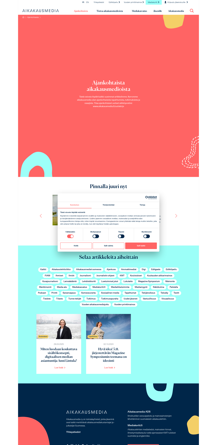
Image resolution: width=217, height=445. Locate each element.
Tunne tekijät (74, 299)
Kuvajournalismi (50, 281)
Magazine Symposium (149, 281)
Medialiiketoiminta (120, 287)
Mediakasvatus (139, 11)
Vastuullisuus (149, 299)
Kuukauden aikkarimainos (159, 276)
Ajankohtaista (81, 11)
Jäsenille (157, 11)
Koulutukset (136, 276)
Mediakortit (153, 2)
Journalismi (85, 276)
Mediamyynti (141, 287)
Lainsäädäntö (70, 281)
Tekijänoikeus (148, 293)
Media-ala (62, 287)
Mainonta (170, 281)
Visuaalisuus (168, 299)
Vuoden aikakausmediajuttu (95, 305)
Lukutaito (128, 281)
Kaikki (43, 270)
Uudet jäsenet (130, 299)
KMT (122, 276)
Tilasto (59, 299)
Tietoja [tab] (142, 205)
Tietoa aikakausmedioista (110, 11)
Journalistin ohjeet (105, 276)
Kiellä (76, 246)
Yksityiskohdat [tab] (108, 205)
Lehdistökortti (89, 281)
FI (83, 2)
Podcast (42, 293)
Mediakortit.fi (98, 287)
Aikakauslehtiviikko (61, 270)
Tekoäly (164, 293)
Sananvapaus (69, 293)
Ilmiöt (71, 276)
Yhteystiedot (99, 2)
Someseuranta (88, 293)
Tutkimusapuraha (109, 299)
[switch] (96, 236)
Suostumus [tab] (74, 205)
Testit (176, 293)
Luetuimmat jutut (109, 281)
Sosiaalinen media (110, 293)
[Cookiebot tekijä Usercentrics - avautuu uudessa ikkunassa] (147, 197)
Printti (54, 293)
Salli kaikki (141, 246)
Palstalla (174, 287)
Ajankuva (111, 270)
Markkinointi (45, 287)
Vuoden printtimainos (133, 2)
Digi (144, 270)
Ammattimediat (128, 270)
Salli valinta (108, 246)
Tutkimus (91, 299)
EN (87, 2)
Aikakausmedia (176, 11)
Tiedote (47, 299)
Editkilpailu (113, 2)
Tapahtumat (130, 293)
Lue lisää (58, 368)
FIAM (47, 276)
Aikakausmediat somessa (88, 270)
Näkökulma (158, 287)
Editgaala (155, 270)
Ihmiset (59, 276)
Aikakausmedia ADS (139, 412)
